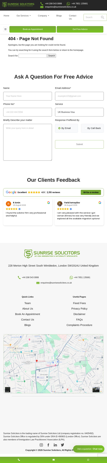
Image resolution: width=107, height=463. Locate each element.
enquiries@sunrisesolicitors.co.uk (60, 7)
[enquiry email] (54, 460)
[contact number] (19, 460)
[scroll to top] (53, 452)
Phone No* (9, 104)
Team (27, 303)
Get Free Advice (80, 29)
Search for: (13, 56)
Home (6, 16)
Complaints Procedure (79, 325)
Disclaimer (79, 314)
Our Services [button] (23, 16)
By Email (66, 128)
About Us (27, 308)
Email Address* (63, 88)
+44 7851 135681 (80, 3)
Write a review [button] (91, 192)
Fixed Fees (79, 303)
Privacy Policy (79, 308)
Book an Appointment (33, 29)
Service (59, 104)
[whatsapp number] (88, 460)
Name (6, 88)
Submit (79, 144)
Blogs (59, 16)
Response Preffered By (67, 120)
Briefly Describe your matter (17, 120)
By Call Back (94, 128)
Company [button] (42, 16)
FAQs (79, 319)
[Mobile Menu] (5, 29)
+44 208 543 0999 (53, 3)
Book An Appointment (27, 314)
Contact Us (72, 17)
